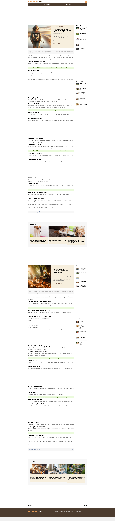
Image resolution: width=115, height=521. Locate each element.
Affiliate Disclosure (62, 511)
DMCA (72, 511)
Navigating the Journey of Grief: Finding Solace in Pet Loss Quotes (53, 110)
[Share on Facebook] (56, 43)
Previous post (31, 505)
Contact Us (68, 511)
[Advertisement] (57, 519)
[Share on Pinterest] (59, 43)
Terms (80, 511)
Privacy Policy (75, 511)
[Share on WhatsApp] (61, 43)
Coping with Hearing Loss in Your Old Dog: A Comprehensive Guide (53, 189)
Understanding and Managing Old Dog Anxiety (53, 358)
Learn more (62, 52)
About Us (56, 511)
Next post (84, 505)
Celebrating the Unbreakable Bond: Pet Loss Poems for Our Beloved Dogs (53, 150)
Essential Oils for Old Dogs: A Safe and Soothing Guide (53, 433)
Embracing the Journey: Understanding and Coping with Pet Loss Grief (53, 67)
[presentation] (28, 237)
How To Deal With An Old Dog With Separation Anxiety (53, 307)
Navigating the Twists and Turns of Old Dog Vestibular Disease (53, 397)
